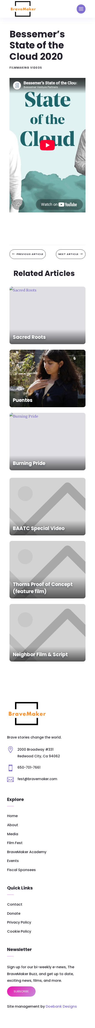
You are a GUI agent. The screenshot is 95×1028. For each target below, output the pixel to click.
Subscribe (21, 991)
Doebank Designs (61, 1006)
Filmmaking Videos (26, 67)
